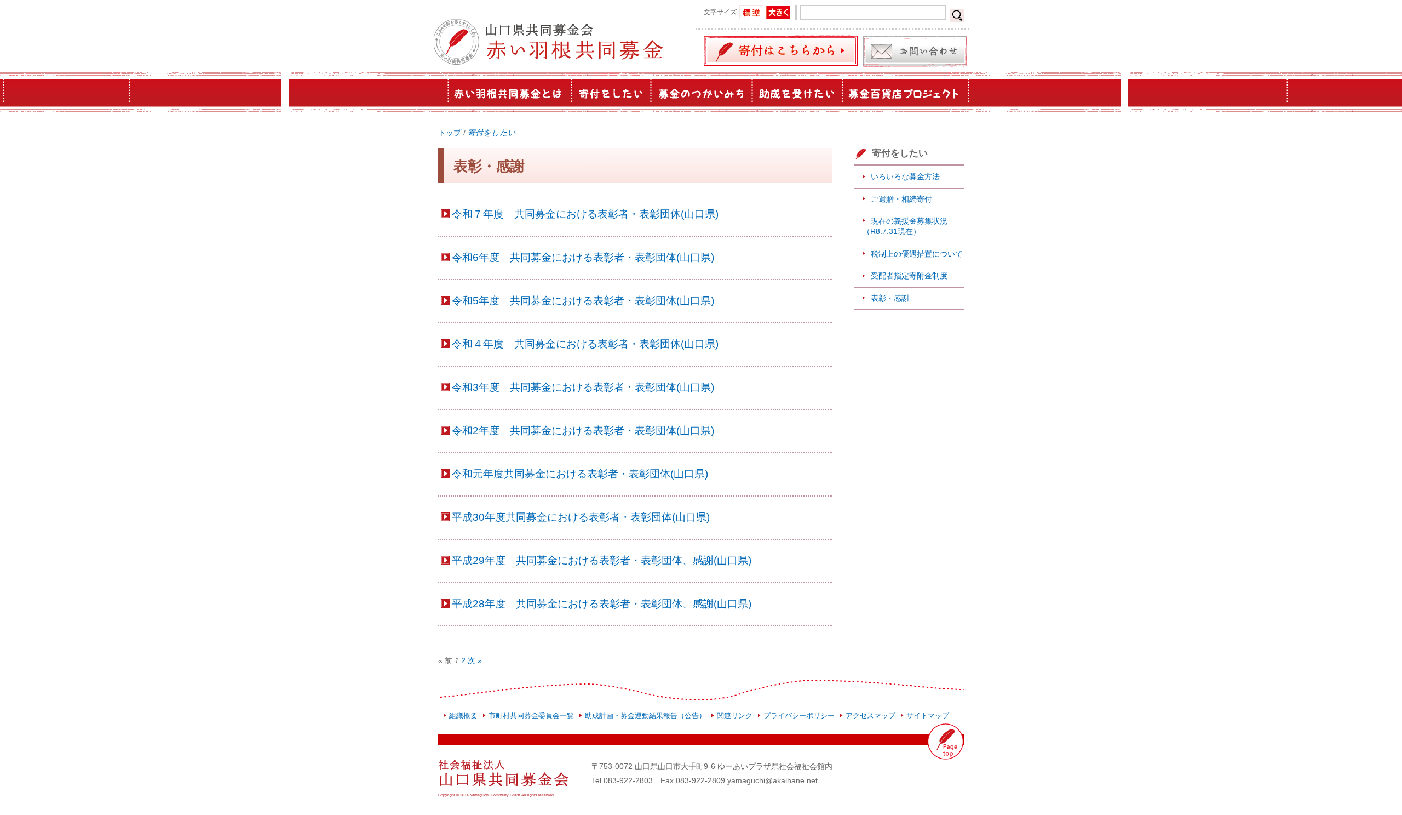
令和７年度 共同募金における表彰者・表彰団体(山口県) (585, 214)
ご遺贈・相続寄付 (901, 199)
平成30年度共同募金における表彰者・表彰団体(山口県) (581, 517)
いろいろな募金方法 (905, 176)
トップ (449, 132)
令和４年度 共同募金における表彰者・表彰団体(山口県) (585, 344)
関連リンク (734, 715)
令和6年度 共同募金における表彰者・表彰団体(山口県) (583, 257)
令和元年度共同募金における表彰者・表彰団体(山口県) (580, 474)
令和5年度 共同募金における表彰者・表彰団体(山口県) (583, 300)
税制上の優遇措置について (917, 253)
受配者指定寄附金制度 (909, 275)
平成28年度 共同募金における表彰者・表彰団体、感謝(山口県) (601, 603)
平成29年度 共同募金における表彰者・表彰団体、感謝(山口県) (601, 560)
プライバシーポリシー (799, 715)
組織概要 (463, 715)
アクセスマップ (870, 715)
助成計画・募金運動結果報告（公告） (645, 715)
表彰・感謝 (890, 298)
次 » (475, 660)
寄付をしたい (492, 132)
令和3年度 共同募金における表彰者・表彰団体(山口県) (583, 387)
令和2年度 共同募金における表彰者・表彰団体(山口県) (583, 430)
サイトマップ (927, 715)
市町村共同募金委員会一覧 (531, 715)
